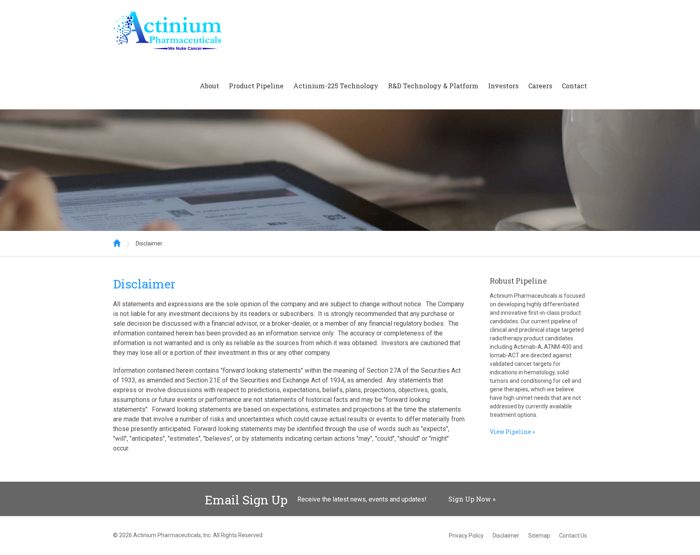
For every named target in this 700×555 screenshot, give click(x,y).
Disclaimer (149, 243)
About (209, 85)
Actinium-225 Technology (335, 85)
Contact (574, 85)
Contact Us (573, 535)
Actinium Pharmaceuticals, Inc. (172, 535)
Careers (540, 85)
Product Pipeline (256, 85)
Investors (503, 85)
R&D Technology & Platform (433, 85)
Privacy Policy (466, 535)
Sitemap (539, 535)
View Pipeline (510, 431)
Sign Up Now (469, 499)
